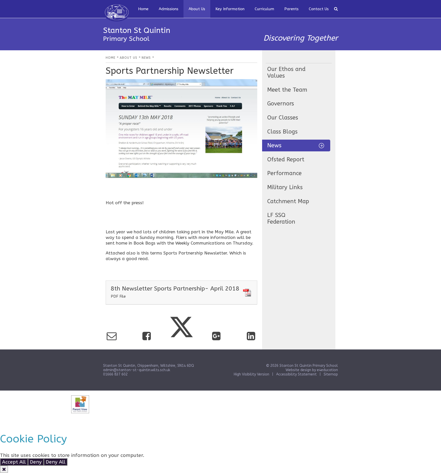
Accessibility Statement (296, 374)
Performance (284, 173)
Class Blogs (282, 131)
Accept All (14, 462)
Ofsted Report (285, 159)
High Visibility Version (251, 374)
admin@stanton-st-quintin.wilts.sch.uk (136, 370)
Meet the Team (287, 90)
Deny (36, 462)
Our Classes (282, 117)
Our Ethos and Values (286, 72)
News (274, 145)
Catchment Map (288, 201)
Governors (280, 103)
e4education (327, 370)
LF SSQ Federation (281, 218)
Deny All (55, 462)
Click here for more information (183, 455)
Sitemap (331, 374)
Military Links (285, 187)
